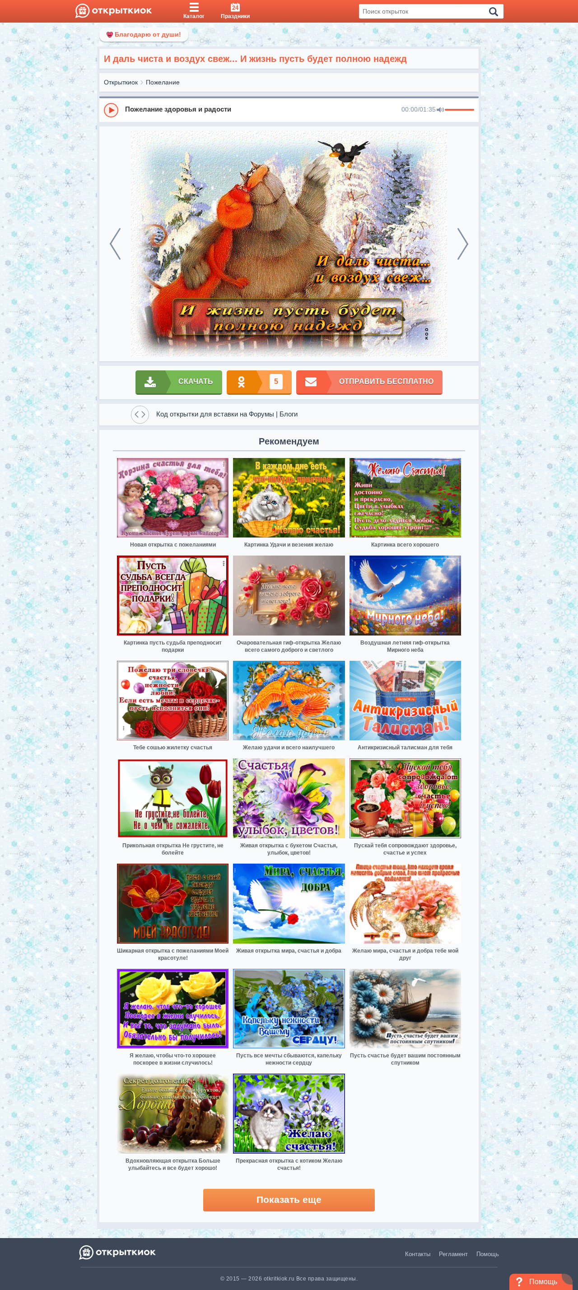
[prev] (115, 244)
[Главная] (114, 11)
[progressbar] (459, 110)
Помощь (487, 1254)
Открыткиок (121, 82)
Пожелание (163, 82)
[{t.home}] (118, 1252)
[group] (289, 110)
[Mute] (440, 110)
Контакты (417, 1254)
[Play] (111, 110)
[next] (462, 244)
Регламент (453, 1254)
